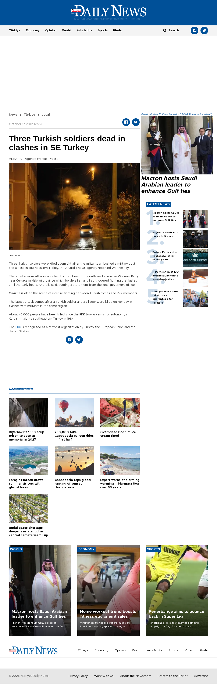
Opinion (51, 30)
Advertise (201, 676)
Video (189, 650)
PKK (18, 327)
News (13, 114)
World (66, 30)
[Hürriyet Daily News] (108, 12)
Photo (117, 30)
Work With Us (104, 676)
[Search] (165, 30)
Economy (32, 30)
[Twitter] (204, 30)
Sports (103, 30)
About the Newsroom (135, 676)
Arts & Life (84, 30)
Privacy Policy (78, 676)
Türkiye (14, 30)
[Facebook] (194, 30)
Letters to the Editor (173, 676)
